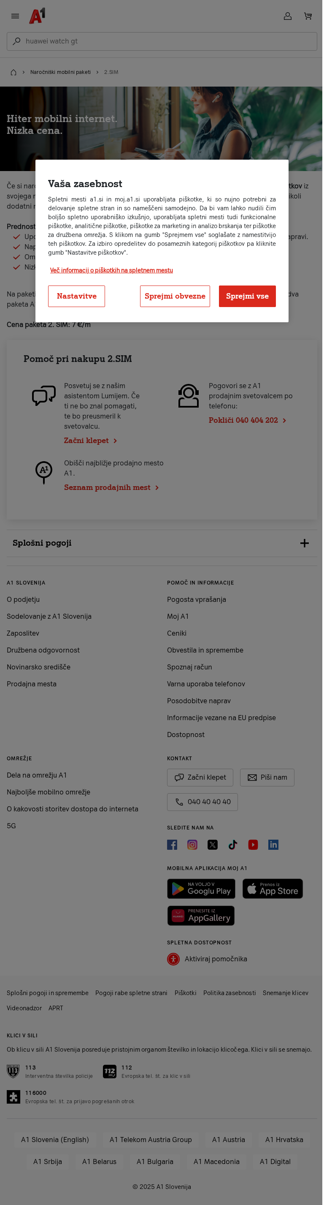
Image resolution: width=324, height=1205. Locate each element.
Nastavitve (73, 296)
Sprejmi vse (244, 296)
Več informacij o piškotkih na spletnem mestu (108, 270)
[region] (159, 241)
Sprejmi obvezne (172, 296)
